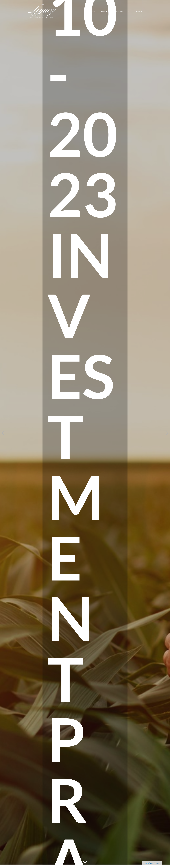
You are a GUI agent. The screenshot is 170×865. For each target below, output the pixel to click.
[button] (94, 12)
